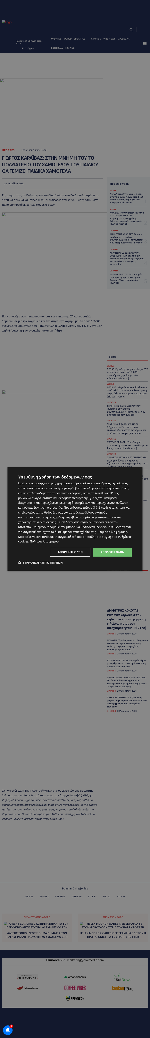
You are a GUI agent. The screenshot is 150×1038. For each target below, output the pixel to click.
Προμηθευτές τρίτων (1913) (83, 507)
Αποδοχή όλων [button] (112, 552)
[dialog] (74, 519)
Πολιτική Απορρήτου (44, 541)
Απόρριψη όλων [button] (70, 552)
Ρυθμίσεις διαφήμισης (112, 532)
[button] (40, 562)
